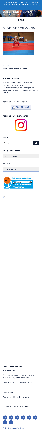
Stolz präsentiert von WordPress (13, 428)
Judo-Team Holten (17, 12)
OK (21, 7)
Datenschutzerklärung (21, 406)
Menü (22, 20)
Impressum (7, 406)
